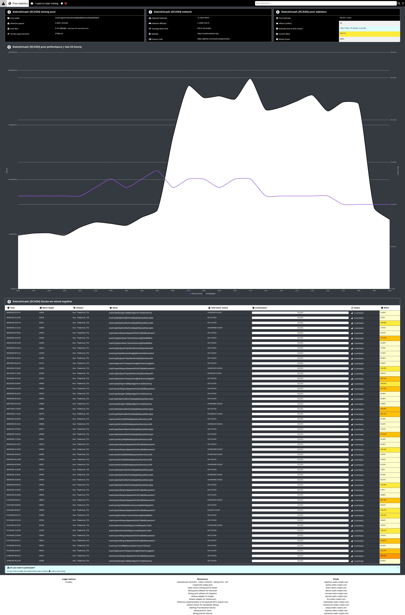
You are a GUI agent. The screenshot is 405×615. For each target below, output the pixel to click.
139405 (41, 449)
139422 (41, 444)
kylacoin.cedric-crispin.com (336, 611)
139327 (41, 464)
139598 (41, 424)
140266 (41, 388)
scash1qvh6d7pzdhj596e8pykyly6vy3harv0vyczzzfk (130, 419)
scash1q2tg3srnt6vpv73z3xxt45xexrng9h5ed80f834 (130, 338)
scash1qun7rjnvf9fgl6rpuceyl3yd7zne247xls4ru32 (129, 546)
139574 (41, 429)
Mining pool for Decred (202, 613)
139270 (41, 469)
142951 (41, 333)
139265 (41, 474)
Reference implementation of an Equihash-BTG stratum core (202, 602)
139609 (41, 419)
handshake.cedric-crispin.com (336, 602)
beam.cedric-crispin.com (336, 588)
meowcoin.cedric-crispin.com (336, 613)
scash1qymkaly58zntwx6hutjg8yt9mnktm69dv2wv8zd (131, 353)
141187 (41, 378)
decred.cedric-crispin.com (336, 596)
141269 (41, 373)
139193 (41, 485)
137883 (41, 515)
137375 (41, 530)
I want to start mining (46, 3)
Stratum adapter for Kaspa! (202, 596)
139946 (41, 399)
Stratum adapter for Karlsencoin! (202, 599)
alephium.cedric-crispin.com (336, 582)
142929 (41, 338)
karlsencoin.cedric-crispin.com (336, 605)
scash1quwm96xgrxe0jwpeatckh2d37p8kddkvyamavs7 (132, 333)
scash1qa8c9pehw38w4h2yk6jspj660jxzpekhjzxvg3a (131, 318)
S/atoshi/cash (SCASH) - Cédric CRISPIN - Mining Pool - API (202, 582)
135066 (41, 561)
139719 (41, 414)
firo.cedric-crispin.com (336, 599)
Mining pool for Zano (202, 611)
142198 (41, 353)
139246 (41, 480)
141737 (41, 363)
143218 (41, 317)
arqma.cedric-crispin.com (336, 585)
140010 (41, 393)
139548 (41, 434)
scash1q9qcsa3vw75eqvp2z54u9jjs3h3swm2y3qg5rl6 (131, 363)
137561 (41, 520)
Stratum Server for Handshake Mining (202, 605)
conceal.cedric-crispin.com (336, 593)
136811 (41, 540)
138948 (41, 495)
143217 (41, 323)
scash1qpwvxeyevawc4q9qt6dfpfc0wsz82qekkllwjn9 (77, 18)
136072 (41, 550)
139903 (41, 404)
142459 (41, 343)
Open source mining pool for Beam (202, 588)
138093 (41, 510)
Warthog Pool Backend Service (202, 608)
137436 (41, 525)
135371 (41, 556)
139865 (41, 409)
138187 (41, 505)
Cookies (68, 582)
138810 (41, 500)
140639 (41, 383)
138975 (41, 490)
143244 (41, 312)
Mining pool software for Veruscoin (202, 591)
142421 (41, 348)
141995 (41, 358)
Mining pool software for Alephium (202, 593)
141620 (41, 368)
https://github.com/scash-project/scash (213, 39)
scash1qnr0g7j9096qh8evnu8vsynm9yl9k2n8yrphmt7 (131, 505)
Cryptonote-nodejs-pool (202, 585)
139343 (41, 459)
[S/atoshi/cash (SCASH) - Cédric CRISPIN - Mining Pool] (3, 3)
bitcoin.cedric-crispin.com (336, 591)
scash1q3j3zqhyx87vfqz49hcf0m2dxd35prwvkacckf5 (131, 348)
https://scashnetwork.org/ (208, 34)
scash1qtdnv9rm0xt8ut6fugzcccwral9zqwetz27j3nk (130, 525)
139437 (41, 439)
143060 (41, 328)
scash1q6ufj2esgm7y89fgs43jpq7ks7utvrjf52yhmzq (130, 313)
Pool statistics (20, 3)
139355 (41, 454)
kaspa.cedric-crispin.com (336, 608)
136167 (41, 545)
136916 (41, 535)
